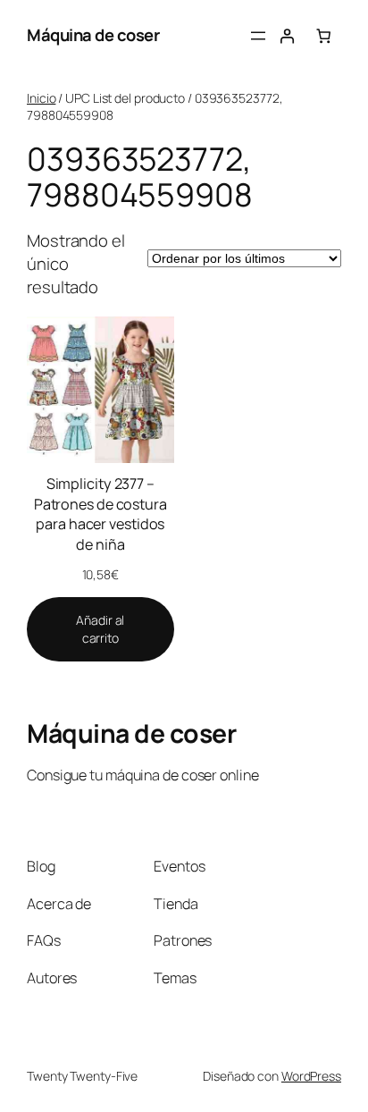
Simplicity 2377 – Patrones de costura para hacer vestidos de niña (100, 514)
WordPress (311, 1075)
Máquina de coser (93, 34)
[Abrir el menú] (258, 35)
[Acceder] (287, 36)
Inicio (41, 97)
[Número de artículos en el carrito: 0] (323, 36)
